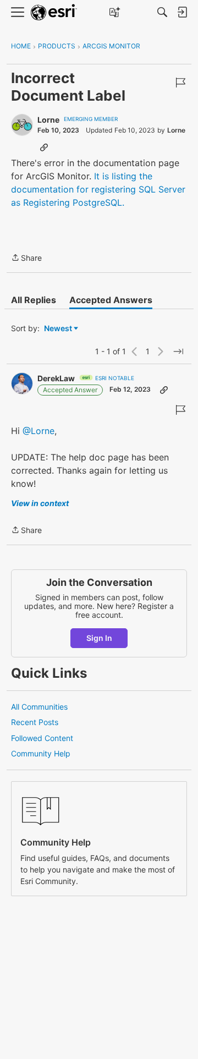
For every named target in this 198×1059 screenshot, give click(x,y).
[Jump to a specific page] (178, 351)
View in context (40, 503)
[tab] (33, 299)
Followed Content (42, 738)
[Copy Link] (44, 147)
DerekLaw (56, 378)
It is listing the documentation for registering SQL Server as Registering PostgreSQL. (98, 189)
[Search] (162, 12)
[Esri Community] (54, 12)
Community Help (40, 753)
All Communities (39, 706)
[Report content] (180, 82)
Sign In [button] (99, 638)
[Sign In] (182, 12)
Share (26, 258)
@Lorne (38, 430)
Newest (58, 328)
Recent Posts (34, 722)
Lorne (48, 119)
